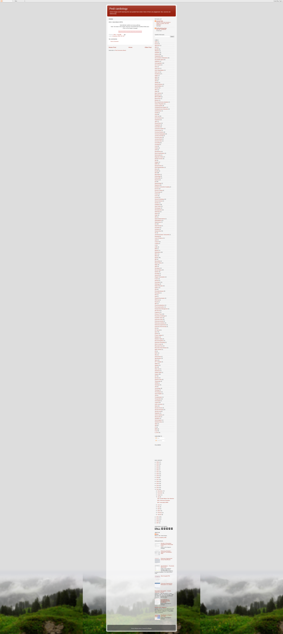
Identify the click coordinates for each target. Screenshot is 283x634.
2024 (157, 466)
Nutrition (157, 271)
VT (155, 427)
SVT (124, 36)
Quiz (156, 331)
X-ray (156, 430)
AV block (157, 87)
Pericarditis (157, 292)
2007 (157, 522)
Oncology (157, 273)
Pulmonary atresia (159, 321)
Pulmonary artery (159, 319)
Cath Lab (157, 116)
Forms (156, 195)
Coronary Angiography (160, 133)
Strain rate (157, 368)
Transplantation (158, 397)
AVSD (156, 91)
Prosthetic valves (159, 317)
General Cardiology (159, 199)
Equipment (157, 185)
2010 (157, 519)
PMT (156, 303)
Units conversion (159, 404)
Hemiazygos (158, 208)
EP (121, 36)
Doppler (156, 162)
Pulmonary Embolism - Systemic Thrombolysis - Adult (166, 552)
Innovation (157, 227)
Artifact (156, 75)
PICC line (157, 300)
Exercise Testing (158, 190)
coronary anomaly (159, 135)
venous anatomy (159, 414)
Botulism (157, 100)
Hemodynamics (158, 209)
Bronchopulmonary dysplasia (161, 102)
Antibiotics (157, 61)
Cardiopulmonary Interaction (161, 109)
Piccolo (156, 301)
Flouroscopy (158, 192)
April (159, 508)
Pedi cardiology (118, 8)
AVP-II (156, 89)
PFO (156, 294)
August (159, 494)
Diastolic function (159, 158)
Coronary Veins (158, 140)
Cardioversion (158, 110)
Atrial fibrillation (158, 86)
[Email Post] (124, 34)
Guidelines (157, 204)
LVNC (156, 247)
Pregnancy (157, 312)
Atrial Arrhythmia (158, 84)
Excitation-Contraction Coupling (162, 186)
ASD (156, 80)
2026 (157, 462)
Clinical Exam (158, 123)
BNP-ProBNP (158, 96)
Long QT (157, 241)
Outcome (157, 275)
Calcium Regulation (159, 103)
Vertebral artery (158, 421)
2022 (157, 469)
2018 (157, 477)
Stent (156, 367)
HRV (156, 217)
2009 (157, 520)
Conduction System (159, 128)
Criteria (156, 148)
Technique (157, 384)
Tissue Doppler (158, 393)
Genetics (157, 202)
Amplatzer (157, 52)
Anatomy (157, 54)
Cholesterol (157, 119)
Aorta (156, 66)
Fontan (156, 193)
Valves (156, 406)
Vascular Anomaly (159, 409)
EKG (119, 36)
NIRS (156, 266)
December (160, 491)
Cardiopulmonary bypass (160, 107)
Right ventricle (158, 349)
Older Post (148, 47)
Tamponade (157, 381)
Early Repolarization (159, 167)
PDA (156, 289)
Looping (157, 243)
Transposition (158, 399)
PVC (156, 328)
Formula (157, 197)
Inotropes (157, 229)
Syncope (157, 377)
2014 (157, 485)
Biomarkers (157, 95)
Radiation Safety (158, 338)
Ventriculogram (158, 420)
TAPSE (156, 383)
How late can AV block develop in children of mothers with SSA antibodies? (163, 23)
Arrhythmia (114, 36)
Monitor (156, 257)
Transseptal (157, 400)
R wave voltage (158, 335)
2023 (157, 468)
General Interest (158, 201)
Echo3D (156, 171)
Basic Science (158, 93)
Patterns (157, 287)
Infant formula (158, 225)
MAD (156, 248)
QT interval (157, 330)
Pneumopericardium (159, 307)
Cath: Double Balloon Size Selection (165, 498)
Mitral (156, 255)
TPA (156, 395)
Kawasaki (157, 236)
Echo (156, 169)
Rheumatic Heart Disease (161, 347)
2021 (157, 471)
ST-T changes (158, 361)
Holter (156, 215)
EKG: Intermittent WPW (162, 502)
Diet (156, 160)
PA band (157, 280)
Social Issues (158, 356)
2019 (157, 475)
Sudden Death (158, 372)
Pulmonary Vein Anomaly (160, 326)
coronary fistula (158, 139)
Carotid (156, 112)
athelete (157, 82)
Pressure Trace (158, 314)
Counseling (157, 142)
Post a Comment (114, 41)
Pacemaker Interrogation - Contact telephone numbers (163, 591)
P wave (156, 278)
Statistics (157, 365)
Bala (157, 534)
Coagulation (157, 125)
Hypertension (158, 222)
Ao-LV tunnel (158, 64)
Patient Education (159, 285)
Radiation (157, 337)
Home (130, 47)
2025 (157, 464)
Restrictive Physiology (160, 342)
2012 (157, 489)
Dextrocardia (158, 155)
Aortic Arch (157, 68)
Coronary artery (158, 137)
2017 (157, 479)
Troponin (157, 402)
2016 (157, 481)
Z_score (157, 432)
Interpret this (158, 231)
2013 (157, 487)
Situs (156, 354)
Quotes (156, 333)
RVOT (156, 353)
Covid (156, 146)
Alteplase (157, 50)
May (159, 506)
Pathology (157, 284)
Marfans (157, 250)
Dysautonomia (158, 165)
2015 (157, 483)
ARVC (156, 77)
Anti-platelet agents (159, 59)
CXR (156, 149)
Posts (158, 438)
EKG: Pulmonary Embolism (163, 500)
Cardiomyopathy (158, 105)
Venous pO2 (158, 416)
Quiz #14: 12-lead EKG (161, 29)
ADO (156, 47)
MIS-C (156, 254)
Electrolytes (157, 174)
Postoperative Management (161, 308)
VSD (156, 425)
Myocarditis (157, 261)
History (156, 213)
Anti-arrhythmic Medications (161, 57)
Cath (156, 114)
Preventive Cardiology (160, 315)
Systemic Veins (158, 379)
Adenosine (157, 45)
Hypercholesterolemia (160, 218)
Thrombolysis (158, 391)
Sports (156, 360)
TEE (156, 386)
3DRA (156, 42)
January (160, 514)
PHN (156, 296)
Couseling (157, 144)
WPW (156, 429)
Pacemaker (157, 282)
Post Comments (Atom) (120, 50)
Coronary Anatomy (159, 132)
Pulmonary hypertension (160, 324)
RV (155, 351)
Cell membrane (158, 118)
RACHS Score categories (160, 607)
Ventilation (157, 418)
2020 (157, 473)
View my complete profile (160, 537)
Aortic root (157, 72)
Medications (157, 252)
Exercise (157, 188)
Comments (159, 440)
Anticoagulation (158, 63)
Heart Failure (158, 206)
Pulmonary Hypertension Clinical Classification (166, 559)
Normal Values (158, 270)
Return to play (158, 344)
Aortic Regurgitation (159, 70)
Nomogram (157, 268)
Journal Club (159, 21)
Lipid (156, 239)
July (159, 496)
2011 (157, 517)
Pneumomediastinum (160, 305)
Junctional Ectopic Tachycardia (162, 234)
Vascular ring (158, 411)
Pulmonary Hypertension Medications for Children (166, 584)
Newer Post (112, 47)
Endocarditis (158, 178)
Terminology (158, 388)
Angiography (158, 56)
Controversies (158, 130)
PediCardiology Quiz (161, 28)
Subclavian (157, 370)
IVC (155, 232)
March (159, 510)
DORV (156, 163)
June (159, 504)
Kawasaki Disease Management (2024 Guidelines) (165, 601)
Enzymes (157, 179)
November (160, 492)
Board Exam (158, 98)
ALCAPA (157, 49)
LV (155, 245)
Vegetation (157, 413)
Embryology (157, 176)
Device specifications (159, 153)
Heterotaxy (157, 211)
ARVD (156, 79)
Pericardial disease (159, 291)
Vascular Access (158, 407)
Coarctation (157, 126)
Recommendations (159, 340)
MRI (156, 259)
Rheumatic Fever (159, 345)
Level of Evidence (159, 238)
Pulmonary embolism (160, 323)
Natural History (158, 262)
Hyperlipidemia (158, 220)
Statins (156, 363)
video (156, 423)
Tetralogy (157, 390)
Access (156, 43)
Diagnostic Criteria (159, 156)
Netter (156, 264)
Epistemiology (158, 183)
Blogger (150, 628)
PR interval (157, 310)
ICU (156, 224)
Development (158, 151)
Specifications (158, 358)
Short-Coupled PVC (165, 576)
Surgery (156, 374)
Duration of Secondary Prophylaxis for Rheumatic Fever (167, 544)
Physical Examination (160, 298)
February (160, 512)
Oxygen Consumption (160, 277)
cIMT (156, 121)
